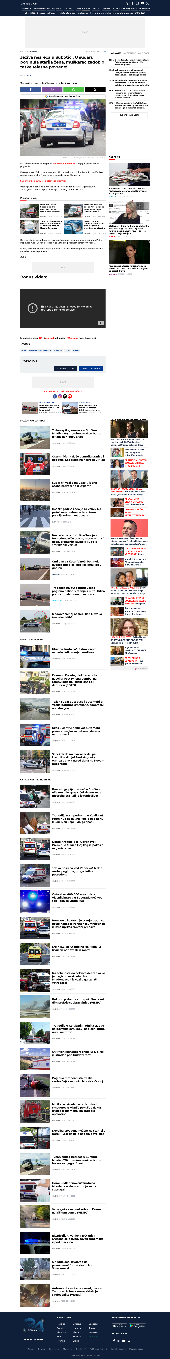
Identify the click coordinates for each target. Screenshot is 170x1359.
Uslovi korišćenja (118, 1349)
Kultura (125, 8)
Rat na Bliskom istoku (100, 13)
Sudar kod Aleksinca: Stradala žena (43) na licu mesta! (49, 407)
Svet (78, 8)
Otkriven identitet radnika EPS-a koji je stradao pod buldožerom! (78, 1053)
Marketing (67, 1349)
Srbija (134, 8)
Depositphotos (136, 1349)
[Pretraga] (126, 3)
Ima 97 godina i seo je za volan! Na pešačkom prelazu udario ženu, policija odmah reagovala (76, 512)
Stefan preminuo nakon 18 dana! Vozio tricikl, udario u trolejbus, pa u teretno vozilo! (94, 224)
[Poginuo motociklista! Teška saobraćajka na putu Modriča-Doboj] (35, 1085)
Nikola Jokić (82, 13)
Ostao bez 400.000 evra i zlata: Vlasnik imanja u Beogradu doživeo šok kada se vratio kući (77, 898)
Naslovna (24, 51)
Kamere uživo (39, 8)
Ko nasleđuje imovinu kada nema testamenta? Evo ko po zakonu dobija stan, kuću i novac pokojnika (132, 82)
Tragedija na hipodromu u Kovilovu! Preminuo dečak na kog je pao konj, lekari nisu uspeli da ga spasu (77, 819)
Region (55, 575)
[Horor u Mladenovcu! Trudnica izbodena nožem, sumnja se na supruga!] (35, 1190)
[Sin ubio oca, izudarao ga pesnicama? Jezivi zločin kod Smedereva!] (35, 1269)
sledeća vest (85, 403)
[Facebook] (132, 4)
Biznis (116, 8)
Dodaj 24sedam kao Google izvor (65, 96)
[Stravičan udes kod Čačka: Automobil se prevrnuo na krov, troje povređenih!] (73, 211)
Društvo (96, 8)
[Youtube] (70, 396)
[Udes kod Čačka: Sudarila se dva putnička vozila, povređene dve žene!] (29, 211)
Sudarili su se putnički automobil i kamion (43, 181)
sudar (76, 350)
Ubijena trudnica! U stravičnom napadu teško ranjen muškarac (74, 651)
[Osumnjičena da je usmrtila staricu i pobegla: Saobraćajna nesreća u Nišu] (35, 464)
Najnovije (26, 8)
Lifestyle (106, 8)
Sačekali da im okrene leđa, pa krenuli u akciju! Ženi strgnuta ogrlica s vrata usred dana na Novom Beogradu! (78, 759)
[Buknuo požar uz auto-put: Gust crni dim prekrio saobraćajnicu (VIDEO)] (35, 1006)
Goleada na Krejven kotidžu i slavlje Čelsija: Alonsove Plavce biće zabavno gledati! (132, 62)
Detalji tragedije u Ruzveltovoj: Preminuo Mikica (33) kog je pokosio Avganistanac (77, 845)
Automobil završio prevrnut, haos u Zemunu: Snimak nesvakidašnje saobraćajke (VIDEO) (77, 1291)
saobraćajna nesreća (64, 163)
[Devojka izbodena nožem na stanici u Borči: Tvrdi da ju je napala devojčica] (35, 1138)
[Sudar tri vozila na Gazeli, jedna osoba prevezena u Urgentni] (35, 490)
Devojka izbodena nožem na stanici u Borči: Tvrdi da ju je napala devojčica (79, 1132)
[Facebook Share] (30, 89)
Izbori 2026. (30, 13)
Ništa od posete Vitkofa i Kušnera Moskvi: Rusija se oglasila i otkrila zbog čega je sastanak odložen (131, 105)
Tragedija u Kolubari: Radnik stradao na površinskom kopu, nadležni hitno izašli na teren (78, 1029)
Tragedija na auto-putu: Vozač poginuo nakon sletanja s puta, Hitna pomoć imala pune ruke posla (78, 591)
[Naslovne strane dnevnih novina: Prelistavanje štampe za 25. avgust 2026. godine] (129, 174)
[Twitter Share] (95, 89)
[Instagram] (137, 4)
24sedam (72, 338)
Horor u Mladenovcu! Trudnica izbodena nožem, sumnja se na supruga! (74, 1186)
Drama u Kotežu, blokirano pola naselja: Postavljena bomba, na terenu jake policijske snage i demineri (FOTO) (74, 680)
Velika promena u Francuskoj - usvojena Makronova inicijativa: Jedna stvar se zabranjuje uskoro (130, 72)
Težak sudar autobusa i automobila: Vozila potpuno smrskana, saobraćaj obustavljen (78, 705)
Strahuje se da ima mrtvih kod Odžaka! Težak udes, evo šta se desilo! (89, 407)
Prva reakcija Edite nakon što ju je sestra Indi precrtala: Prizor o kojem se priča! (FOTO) (128, 268)
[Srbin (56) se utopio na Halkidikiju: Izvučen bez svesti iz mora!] (35, 954)
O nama (30, 1349)
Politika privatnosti (98, 1349)
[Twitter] (147, 4)
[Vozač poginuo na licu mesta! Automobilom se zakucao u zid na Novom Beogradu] (29, 227)
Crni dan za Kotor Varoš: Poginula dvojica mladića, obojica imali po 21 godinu (77, 565)
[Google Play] (137, 1325)
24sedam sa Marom (46, 13)
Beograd (56, 601)
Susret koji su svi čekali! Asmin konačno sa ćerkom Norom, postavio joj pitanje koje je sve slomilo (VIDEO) (130, 94)
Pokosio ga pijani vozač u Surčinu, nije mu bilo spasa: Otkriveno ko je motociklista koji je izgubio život (76, 793)
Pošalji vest (81, 1349)
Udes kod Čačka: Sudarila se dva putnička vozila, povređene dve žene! (50, 208)
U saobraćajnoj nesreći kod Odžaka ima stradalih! (77, 616)
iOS (40, 338)
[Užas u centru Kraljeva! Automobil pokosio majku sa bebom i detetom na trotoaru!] (35, 735)
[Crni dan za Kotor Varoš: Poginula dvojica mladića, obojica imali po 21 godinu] (35, 569)
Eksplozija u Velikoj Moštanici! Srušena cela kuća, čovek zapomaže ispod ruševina (77, 1239)
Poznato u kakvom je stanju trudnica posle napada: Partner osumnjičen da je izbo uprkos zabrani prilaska (79, 924)
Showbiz (69, 8)
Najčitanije (129, 53)
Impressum (54, 1349)
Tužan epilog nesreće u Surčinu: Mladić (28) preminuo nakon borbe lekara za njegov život (76, 434)
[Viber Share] (52, 89)
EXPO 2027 (140, 13)
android (49, 338)
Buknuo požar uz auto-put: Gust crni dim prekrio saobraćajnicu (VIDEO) (78, 1001)
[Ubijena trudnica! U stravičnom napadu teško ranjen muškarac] (35, 656)
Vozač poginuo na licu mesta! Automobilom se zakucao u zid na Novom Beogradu (51, 224)
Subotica (58, 350)
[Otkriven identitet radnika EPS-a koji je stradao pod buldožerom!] (35, 1059)
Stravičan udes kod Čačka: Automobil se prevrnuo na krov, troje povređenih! (94, 208)
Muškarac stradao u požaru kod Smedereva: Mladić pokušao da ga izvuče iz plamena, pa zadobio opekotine (76, 1109)
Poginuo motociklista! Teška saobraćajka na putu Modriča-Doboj (77, 1080)
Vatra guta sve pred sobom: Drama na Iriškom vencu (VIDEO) (77, 1211)
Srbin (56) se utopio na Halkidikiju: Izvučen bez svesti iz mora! (76, 948)
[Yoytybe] (142, 4)
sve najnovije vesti (129, 115)
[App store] (119, 1325)
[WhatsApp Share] (73, 89)
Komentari (143, 53)
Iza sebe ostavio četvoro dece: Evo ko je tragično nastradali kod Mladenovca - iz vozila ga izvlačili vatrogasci (78, 978)
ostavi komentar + (91, 368)
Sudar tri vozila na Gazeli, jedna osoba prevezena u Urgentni (74, 484)
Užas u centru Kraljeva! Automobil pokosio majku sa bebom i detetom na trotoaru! (77, 731)
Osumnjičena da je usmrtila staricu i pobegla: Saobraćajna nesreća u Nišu (78, 458)
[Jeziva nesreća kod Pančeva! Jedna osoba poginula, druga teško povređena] (35, 875)
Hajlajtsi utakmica (66, 13)
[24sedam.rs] (29, 3)
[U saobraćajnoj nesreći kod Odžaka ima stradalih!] (35, 621)
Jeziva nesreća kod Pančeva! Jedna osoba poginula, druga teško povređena (77, 871)
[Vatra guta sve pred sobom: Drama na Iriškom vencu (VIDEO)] (35, 1216)
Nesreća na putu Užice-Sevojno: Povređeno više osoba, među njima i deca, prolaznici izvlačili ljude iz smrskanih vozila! (78, 540)
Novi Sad (93, 1336)
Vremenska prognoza (123, 13)
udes (23, 350)
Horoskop (144, 8)
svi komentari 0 (65, 368)
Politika (51, 8)
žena (67, 350)
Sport (59, 8)
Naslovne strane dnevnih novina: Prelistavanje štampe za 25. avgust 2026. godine (127, 191)
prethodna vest (47, 403)
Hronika (86, 8)
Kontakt (41, 1349)
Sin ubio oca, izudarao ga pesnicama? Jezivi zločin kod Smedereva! (72, 1265)
